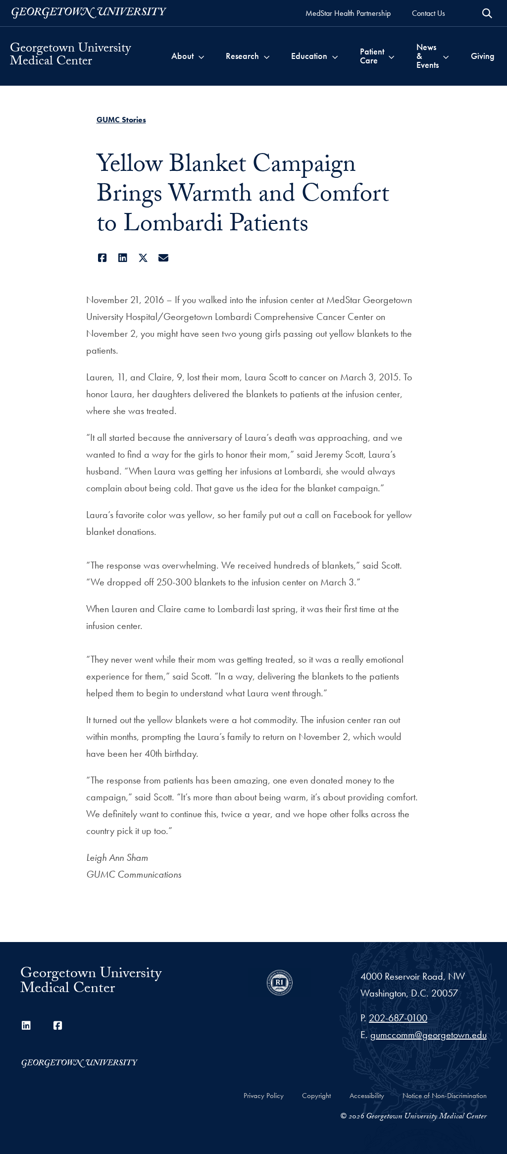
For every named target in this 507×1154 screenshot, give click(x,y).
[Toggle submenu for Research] (266, 56)
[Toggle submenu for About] (201, 56)
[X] (143, 258)
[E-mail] (163, 258)
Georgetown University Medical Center (70, 56)
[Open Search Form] (487, 13)
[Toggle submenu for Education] (335, 56)
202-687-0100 (398, 1017)
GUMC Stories (121, 119)
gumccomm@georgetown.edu (428, 1034)
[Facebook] (103, 258)
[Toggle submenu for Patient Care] (391, 56)
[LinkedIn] (123, 258)
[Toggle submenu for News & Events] (446, 56)
